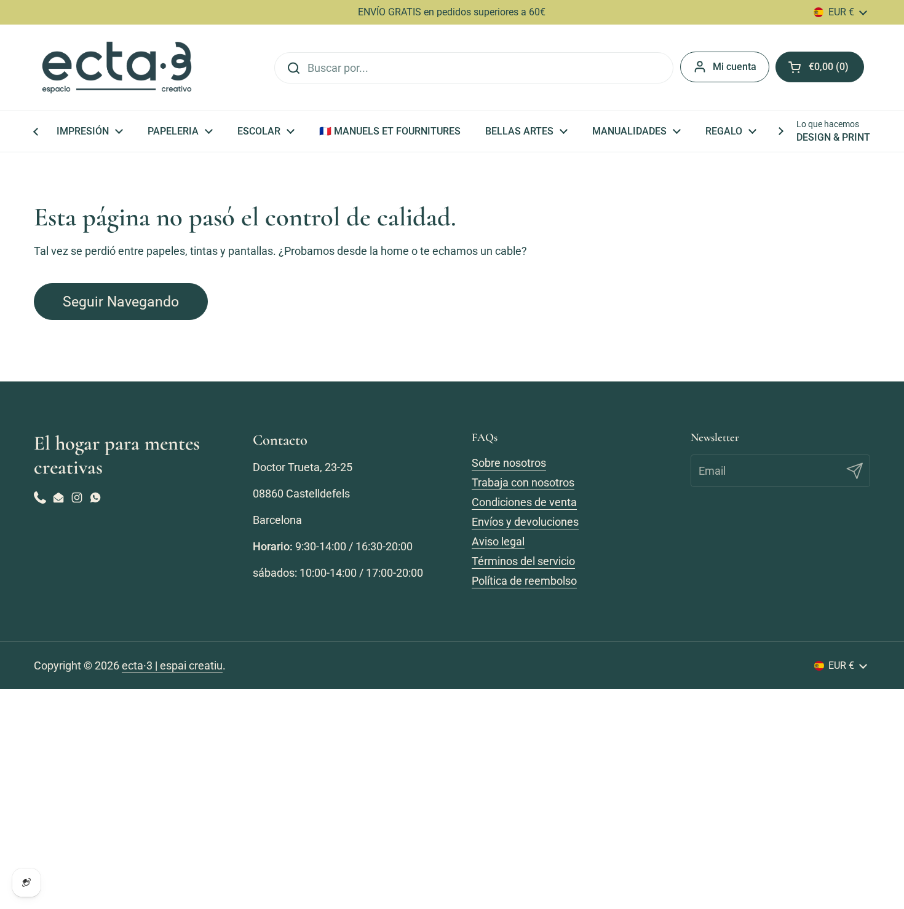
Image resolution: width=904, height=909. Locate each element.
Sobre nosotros (509, 462)
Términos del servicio (523, 561)
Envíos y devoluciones (525, 521)
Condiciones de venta (524, 502)
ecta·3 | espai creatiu (172, 665)
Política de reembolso (524, 580)
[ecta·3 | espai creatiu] (117, 67)
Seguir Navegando (121, 302)
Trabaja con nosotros (523, 482)
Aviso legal (498, 541)
